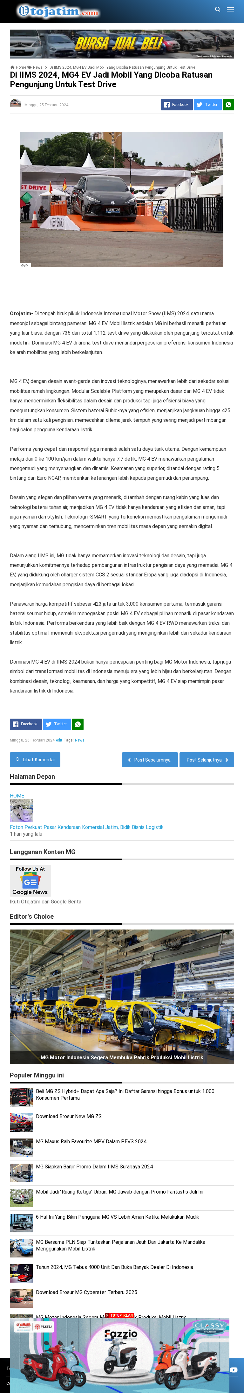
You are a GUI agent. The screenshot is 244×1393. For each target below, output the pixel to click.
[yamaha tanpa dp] (119, 1355)
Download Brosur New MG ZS (69, 1116)
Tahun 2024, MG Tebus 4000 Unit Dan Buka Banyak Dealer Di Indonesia (114, 1267)
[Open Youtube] (234, 1370)
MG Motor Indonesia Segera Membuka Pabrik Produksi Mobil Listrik (122, 1058)
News (80, 740)
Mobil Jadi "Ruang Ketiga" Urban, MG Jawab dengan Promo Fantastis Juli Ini (119, 1192)
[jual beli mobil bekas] (122, 44)
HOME (17, 796)
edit (59, 740)
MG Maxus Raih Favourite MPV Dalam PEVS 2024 (91, 1142)
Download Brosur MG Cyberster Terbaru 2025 (86, 1292)
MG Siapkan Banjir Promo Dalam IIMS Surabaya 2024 (94, 1167)
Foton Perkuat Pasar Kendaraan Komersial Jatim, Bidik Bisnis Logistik (87, 827)
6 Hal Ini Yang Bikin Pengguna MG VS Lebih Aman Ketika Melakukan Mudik (117, 1217)
